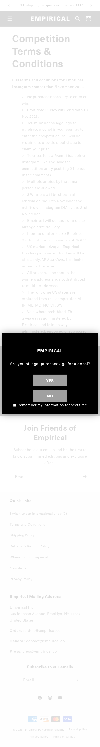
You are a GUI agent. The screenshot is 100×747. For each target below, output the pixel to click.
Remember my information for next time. (52, 405)
